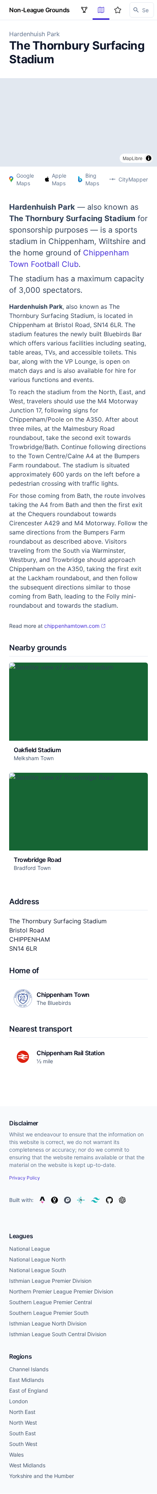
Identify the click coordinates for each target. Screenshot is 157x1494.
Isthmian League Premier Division (50, 1280)
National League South (37, 1270)
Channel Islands (28, 1369)
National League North (37, 1259)
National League (29, 1248)
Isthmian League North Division (48, 1323)
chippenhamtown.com (71, 626)
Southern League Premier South (48, 1312)
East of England (28, 1390)
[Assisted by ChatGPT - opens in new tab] (122, 1200)
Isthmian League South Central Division (57, 1334)
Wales (16, 1454)
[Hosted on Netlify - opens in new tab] (81, 1200)
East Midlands (26, 1380)
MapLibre (133, 158)
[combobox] (142, 10)
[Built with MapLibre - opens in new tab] (54, 1200)
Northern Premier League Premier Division (61, 1291)
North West (23, 1422)
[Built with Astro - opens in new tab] (42, 1200)
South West (23, 1444)
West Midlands (27, 1465)
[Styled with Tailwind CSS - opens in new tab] (95, 1200)
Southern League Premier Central (50, 1302)
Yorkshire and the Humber (41, 1476)
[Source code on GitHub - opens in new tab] (109, 1200)
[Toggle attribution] (148, 158)
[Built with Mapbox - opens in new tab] (67, 1200)
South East (22, 1433)
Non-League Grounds (39, 10)
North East (22, 1412)
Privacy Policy (24, 1178)
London (18, 1401)
